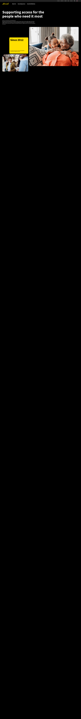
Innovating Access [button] (21, 3)
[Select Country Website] (77, 1)
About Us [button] (14, 3)
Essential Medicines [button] (31, 3)
